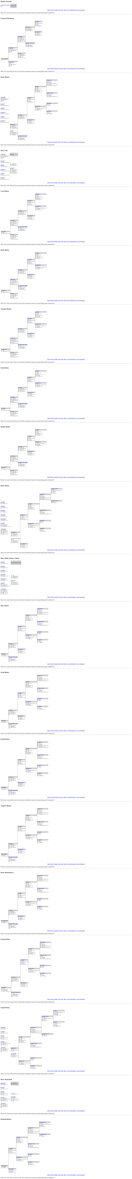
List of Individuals (71, 10)
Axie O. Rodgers (11, 61)
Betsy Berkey (3, 1031)
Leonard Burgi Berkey (54, 488)
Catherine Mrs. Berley (50, 92)
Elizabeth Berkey (3, 1027)
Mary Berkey (3, 501)
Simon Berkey (20, 36)
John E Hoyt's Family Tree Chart (55, 10)
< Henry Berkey (3, 1047)
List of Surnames (81, 10)
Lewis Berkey (3, 103)
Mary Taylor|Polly (37, 31)
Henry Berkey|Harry (4, 518)
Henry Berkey (20, 210)
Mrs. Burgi (55, 1021)
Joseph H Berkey (3, 514)
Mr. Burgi (54, 1010)
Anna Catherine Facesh (54, 500)
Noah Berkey (3, 116)
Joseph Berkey (37, 21)
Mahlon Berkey (3, 120)
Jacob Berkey (37, 86)
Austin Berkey (11, 47)
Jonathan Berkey (3, 112)
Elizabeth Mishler (37, 106)
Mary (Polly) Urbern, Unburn (22, 226)
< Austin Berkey (3, 154)
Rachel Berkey (3, 510)
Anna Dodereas (42, 528)
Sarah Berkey (3, 506)
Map (65, 10)
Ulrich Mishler (49, 103)
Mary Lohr (19, 53)
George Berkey (3, 582)
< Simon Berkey (3, 528)
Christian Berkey (42, 494)
